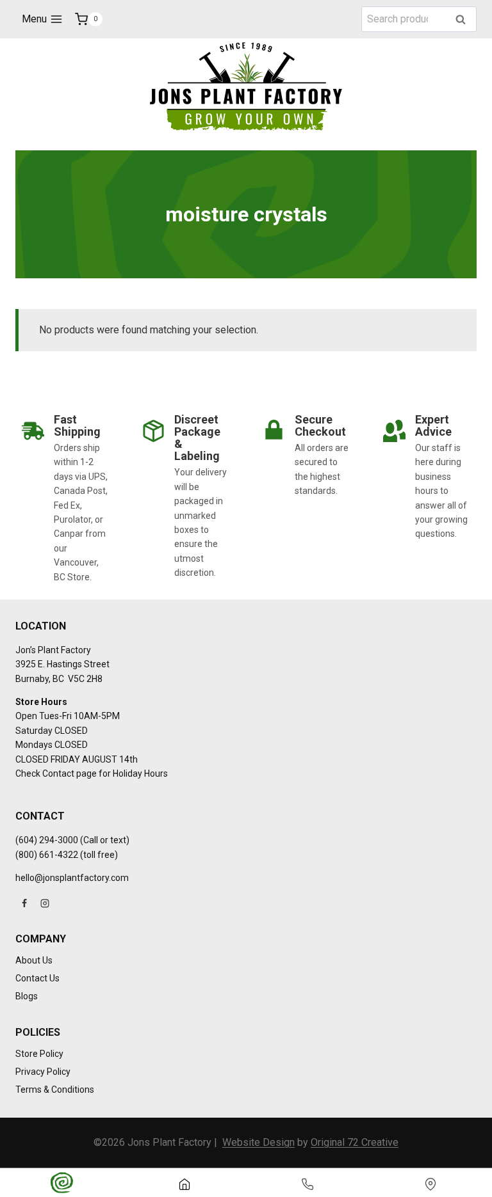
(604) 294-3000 (46, 840)
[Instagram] (45, 903)
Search (464, 20)
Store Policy (39, 1054)
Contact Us (37, 978)
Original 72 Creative (354, 1142)
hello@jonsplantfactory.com (72, 878)
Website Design (258, 1142)
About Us (34, 960)
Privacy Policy (42, 1071)
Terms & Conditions (54, 1089)
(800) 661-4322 (46, 855)
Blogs (26, 996)
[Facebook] (24, 903)
